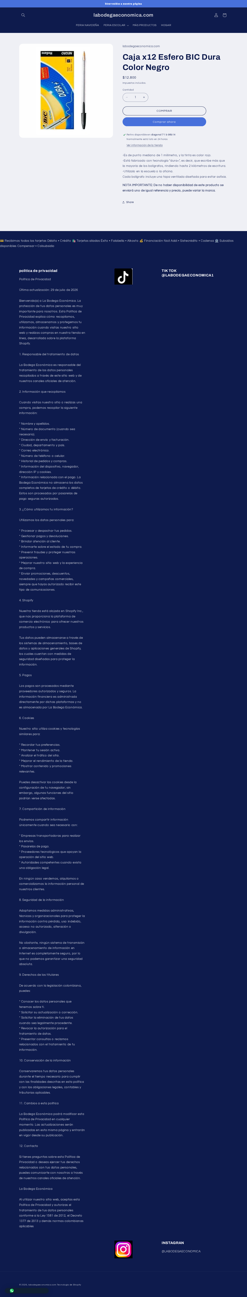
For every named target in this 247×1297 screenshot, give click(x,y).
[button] (23, 15)
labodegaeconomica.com (42, 1285)
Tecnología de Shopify (69, 1285)
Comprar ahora (164, 121)
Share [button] (130, 202)
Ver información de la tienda (145, 145)
